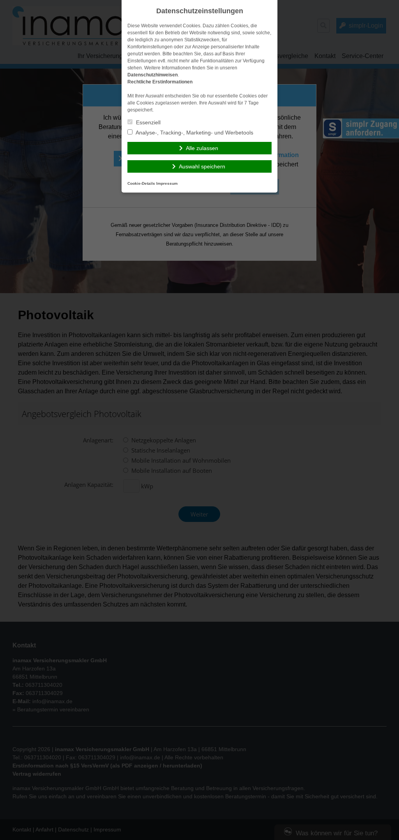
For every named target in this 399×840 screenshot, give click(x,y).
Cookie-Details (141, 183)
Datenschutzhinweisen (152, 75)
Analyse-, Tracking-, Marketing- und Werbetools (193, 132)
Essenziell (147, 122)
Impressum (167, 183)
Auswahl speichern (202, 166)
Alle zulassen (202, 148)
